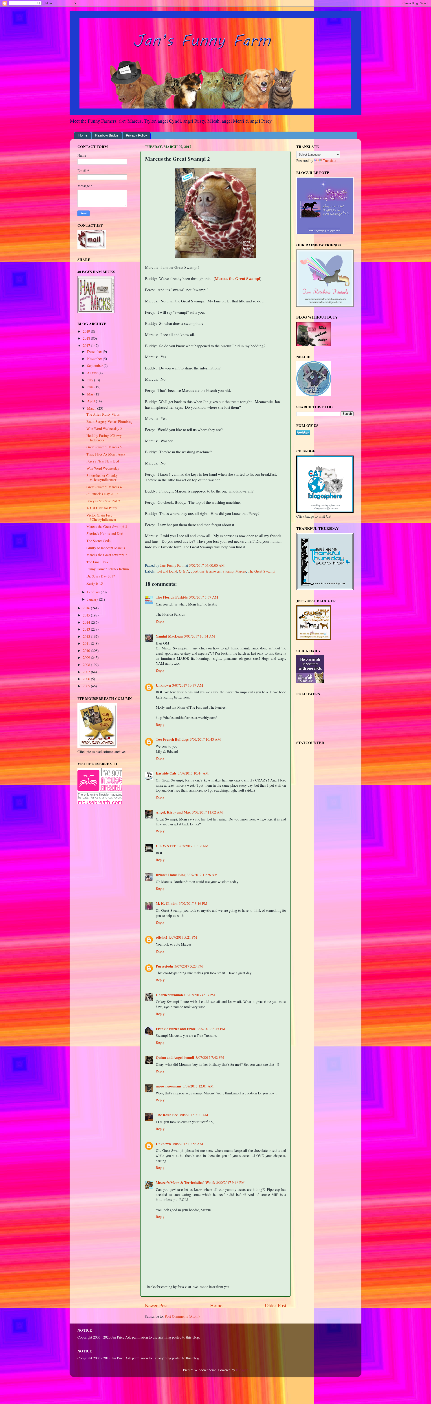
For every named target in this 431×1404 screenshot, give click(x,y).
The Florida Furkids (172, 597)
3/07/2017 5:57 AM (203, 597)
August (93, 372)
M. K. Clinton (167, 903)
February (94, 592)
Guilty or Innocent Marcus (105, 547)
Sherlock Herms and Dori (104, 533)
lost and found (167, 571)
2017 (87, 345)
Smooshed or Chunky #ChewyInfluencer (102, 477)
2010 (87, 650)
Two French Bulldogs (172, 739)
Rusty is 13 (94, 583)
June (91, 386)
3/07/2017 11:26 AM (202, 874)
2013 (87, 629)
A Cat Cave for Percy (101, 508)
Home (82, 135)
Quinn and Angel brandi (175, 1057)
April (91, 401)
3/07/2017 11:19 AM (193, 846)
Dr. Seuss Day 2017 (100, 576)
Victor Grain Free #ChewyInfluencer (101, 517)
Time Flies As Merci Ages (105, 454)
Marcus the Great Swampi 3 (106, 526)
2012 (87, 636)
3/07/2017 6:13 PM (201, 994)
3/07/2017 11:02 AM (207, 812)
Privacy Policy (136, 135)
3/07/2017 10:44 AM (193, 773)
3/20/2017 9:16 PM (230, 1182)
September (95, 365)
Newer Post (156, 1305)
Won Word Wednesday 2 (104, 428)
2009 (87, 657)
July (90, 380)
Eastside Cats (166, 773)
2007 (87, 671)
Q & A (184, 571)
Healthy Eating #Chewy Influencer (104, 437)
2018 (87, 338)
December (95, 351)
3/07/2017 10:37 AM (187, 685)
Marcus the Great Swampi (237, 278)
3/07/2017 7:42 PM (210, 1057)
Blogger (241, 1369)
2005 (87, 686)
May (91, 394)
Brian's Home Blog (170, 874)
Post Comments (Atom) (182, 1316)
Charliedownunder (170, 995)
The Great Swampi (261, 571)
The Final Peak (97, 562)
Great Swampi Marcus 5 (104, 447)
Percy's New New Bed (102, 461)
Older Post (275, 1305)
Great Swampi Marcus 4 (104, 486)
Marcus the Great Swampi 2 (106, 554)
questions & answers (206, 571)
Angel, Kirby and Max (173, 812)
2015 (87, 615)
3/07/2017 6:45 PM (211, 1028)
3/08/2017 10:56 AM (187, 1143)
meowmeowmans (168, 1086)
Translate (329, 160)
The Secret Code (98, 540)
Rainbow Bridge (106, 135)
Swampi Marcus (234, 571)
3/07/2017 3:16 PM (193, 903)
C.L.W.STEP (166, 846)
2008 (87, 664)
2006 (87, 678)
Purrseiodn (164, 966)
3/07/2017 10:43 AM (205, 739)
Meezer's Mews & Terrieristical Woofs (185, 1182)
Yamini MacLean (169, 636)
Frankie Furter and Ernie (176, 1028)
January (93, 599)
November (95, 358)
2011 (87, 643)
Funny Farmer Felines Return (107, 568)
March (92, 408)
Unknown (163, 685)
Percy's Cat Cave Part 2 (103, 501)
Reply (160, 621)
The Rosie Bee (167, 1115)
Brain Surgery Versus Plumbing (109, 421)
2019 (87, 331)
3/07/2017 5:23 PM (188, 966)
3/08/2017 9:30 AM (193, 1114)
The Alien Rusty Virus (103, 414)
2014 (87, 622)
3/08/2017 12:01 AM (198, 1086)
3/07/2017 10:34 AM (199, 636)
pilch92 (161, 937)
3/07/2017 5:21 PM (183, 937)
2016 (87, 607)
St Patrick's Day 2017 (102, 493)
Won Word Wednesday (102, 468)
